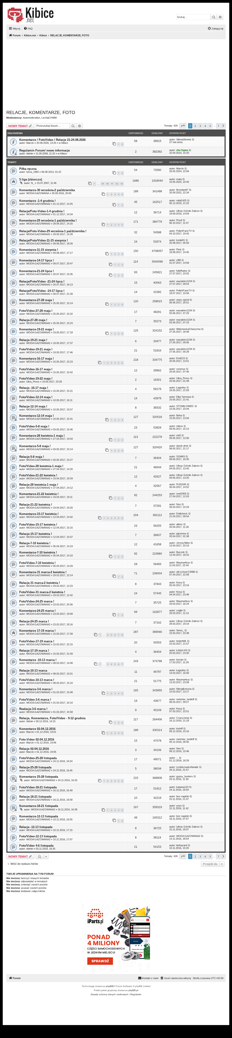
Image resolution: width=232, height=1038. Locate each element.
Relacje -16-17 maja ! (33, 388)
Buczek (180, 552)
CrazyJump (182, 717)
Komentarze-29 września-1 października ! (48, 220)
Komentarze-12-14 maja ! (36, 415)
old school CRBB (185, 571)
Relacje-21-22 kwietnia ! (35, 504)
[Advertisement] (116, 74)
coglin (179, 610)
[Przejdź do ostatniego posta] (193, 139)
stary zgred (182, 299)
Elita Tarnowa (183, 396)
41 (112, 183)
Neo (178, 504)
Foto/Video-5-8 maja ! (34, 426)
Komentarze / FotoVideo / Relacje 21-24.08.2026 (52, 139)
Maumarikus (183, 562)
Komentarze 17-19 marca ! (37, 630)
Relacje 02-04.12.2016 (34, 748)
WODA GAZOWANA (37, 193)
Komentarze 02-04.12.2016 (37, 729)
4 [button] (205, 126)
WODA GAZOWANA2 (38, 203)
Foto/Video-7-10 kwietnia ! (37, 563)
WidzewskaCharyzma (188, 329)
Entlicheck (182, 513)
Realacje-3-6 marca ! (33, 709)
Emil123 (180, 358)
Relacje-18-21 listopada (35, 796)
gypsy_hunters (184, 776)
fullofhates (181, 270)
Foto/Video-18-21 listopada (38, 787)
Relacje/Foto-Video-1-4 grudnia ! (41, 211)
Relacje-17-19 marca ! (34, 650)
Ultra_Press (32, 381)
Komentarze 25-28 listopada (38, 776)
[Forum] (30, 14)
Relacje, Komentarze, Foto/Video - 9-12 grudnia (52, 718)
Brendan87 (182, 189)
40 (107, 183)
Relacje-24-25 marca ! (34, 621)
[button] (182, 126)
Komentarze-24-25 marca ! (37, 610)
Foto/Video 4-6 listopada (36, 845)
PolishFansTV (184, 230)
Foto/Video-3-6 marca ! (35, 699)
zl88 (178, 260)
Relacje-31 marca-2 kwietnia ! (39, 583)
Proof (179, 220)
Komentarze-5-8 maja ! (35, 446)
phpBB (109, 986)
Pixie (178, 249)
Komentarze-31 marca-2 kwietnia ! (42, 572)
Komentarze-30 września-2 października (47, 190)
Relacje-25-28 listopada (35, 767)
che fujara (182, 150)
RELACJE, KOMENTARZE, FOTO (40, 112)
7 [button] (218, 126)
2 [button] (195, 126)
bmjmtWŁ (181, 641)
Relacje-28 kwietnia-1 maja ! (38, 484)
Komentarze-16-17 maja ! (36, 358)
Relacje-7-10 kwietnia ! (34, 543)
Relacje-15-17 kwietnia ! (35, 534)
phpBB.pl (133, 990)
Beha (179, 415)
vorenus (180, 369)
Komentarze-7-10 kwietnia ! (38, 552)
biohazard (181, 845)
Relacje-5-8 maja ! (31, 456)
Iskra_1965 (32, 172)
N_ (32, 183)
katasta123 (182, 787)
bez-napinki (182, 796)
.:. (177, 757)
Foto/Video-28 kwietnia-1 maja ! (41, 466)
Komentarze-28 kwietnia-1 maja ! (42, 435)
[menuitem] (28, 28)
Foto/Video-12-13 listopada (38, 836)
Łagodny (181, 387)
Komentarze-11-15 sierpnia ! (38, 249)
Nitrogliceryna (183, 688)
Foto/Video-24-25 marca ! (36, 601)
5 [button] (210, 126)
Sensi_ (180, 630)
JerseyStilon (183, 542)
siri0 (178, 435)
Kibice (64, 142)
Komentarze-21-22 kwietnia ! (38, 494)
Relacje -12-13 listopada (35, 827)
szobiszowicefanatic (187, 767)
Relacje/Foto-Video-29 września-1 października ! (52, 231)
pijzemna (181, 533)
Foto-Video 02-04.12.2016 (36, 739)
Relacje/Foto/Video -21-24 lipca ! (41, 281)
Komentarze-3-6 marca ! (35, 689)
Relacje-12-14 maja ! (33, 406)
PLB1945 (181, 484)
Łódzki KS (181, 650)
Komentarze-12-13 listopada (38, 816)
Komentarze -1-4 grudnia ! (37, 200)
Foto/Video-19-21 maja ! (35, 349)
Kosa (179, 582)
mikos (179, 426)
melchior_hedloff (185, 699)
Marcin (30, 142)
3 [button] (200, 126)
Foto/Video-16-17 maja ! (35, 369)
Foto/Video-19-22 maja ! (35, 378)
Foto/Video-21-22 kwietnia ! (38, 475)
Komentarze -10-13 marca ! (37, 660)
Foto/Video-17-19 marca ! (36, 641)
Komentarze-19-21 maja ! (36, 329)
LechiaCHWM (49, 117)
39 (103, 183)
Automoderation (31, 117)
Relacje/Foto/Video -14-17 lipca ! (41, 290)
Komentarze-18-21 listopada (38, 806)
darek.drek (182, 445)
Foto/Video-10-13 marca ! (36, 680)
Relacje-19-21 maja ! (33, 340)
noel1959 (181, 493)
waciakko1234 (184, 281)
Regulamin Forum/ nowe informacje (44, 150)
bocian (180, 659)
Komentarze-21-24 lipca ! (36, 271)
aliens (179, 524)
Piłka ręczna (27, 169)
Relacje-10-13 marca (33, 670)
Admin (29, 153)
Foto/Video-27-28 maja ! (35, 310)
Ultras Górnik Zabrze (188, 211)
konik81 (180, 240)
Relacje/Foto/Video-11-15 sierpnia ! (43, 240)
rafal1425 (181, 200)
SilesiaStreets (183, 139)
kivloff (179, 728)
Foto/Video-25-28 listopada (38, 758)
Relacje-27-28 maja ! (33, 320)
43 (122, 183)
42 (117, 183)
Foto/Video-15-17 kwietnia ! (38, 524)
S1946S (180, 456)
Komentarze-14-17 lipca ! (36, 260)
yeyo (179, 805)
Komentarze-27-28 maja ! (36, 300)
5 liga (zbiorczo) (30, 179)
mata (179, 179)
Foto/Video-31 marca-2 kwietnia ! (42, 592)
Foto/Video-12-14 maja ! (35, 397)
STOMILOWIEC (185, 406)
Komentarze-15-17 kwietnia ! (38, 514)
